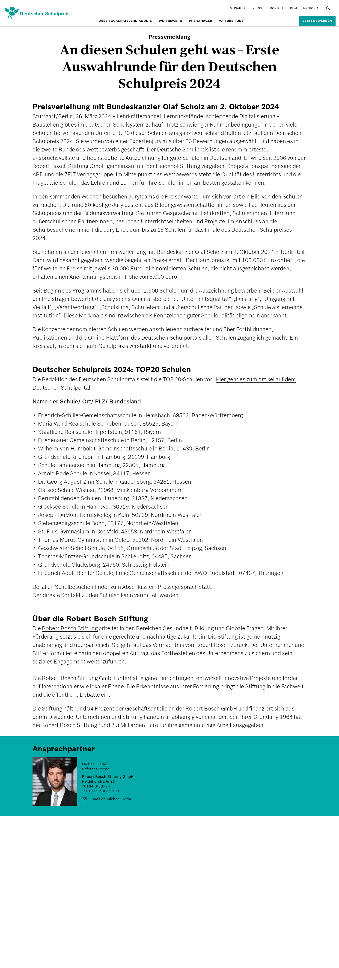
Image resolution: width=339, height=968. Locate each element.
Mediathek (238, 8)
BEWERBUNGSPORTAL (305, 8)
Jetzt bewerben (317, 21)
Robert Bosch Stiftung (70, 628)
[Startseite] (22, 12)
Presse (258, 8)
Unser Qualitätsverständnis (125, 21)
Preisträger (200, 21)
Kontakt (276, 8)
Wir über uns (231, 21)
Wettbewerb (170, 21)
